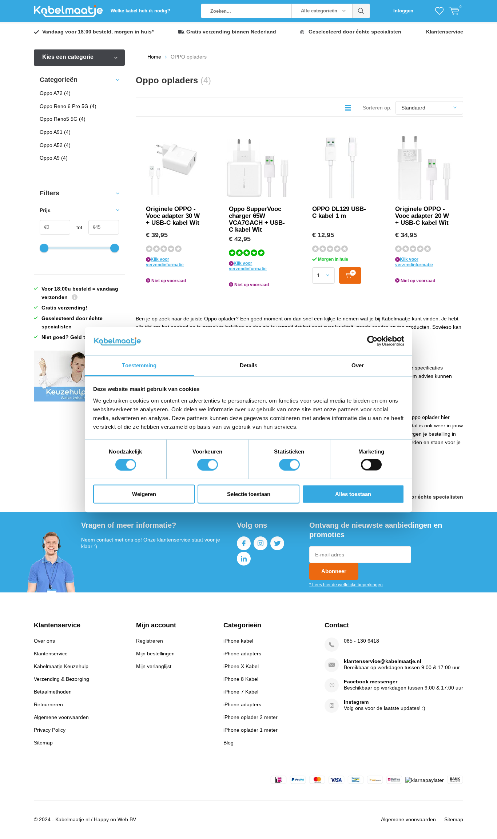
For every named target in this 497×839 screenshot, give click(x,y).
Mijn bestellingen (155, 653)
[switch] (207, 465)
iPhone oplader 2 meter (250, 717)
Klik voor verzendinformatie (165, 262)
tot (76, 227)
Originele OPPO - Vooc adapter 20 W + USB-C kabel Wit (422, 215)
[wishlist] (439, 11)
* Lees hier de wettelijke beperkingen (346, 584)
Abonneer (333, 571)
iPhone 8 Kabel (240, 679)
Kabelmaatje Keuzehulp (61, 666)
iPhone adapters (242, 653)
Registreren (149, 641)
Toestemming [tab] (139, 365)
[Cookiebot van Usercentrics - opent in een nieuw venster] (372, 340)
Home (154, 57)
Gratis (48, 308)
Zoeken (361, 11)
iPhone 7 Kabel (240, 692)
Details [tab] (249, 365)
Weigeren (144, 494)
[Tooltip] (74, 298)
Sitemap (43, 743)
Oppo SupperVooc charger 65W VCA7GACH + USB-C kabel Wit (257, 219)
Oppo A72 (55, 93)
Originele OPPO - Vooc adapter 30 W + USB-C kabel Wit (173, 215)
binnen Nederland (231, 32)
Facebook (244, 543)
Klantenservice (444, 32)
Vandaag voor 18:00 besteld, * (98, 32)
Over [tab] (357, 365)
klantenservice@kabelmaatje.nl (382, 661)
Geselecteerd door (355, 32)
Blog (228, 743)
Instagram (260, 543)
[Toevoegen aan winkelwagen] (350, 275)
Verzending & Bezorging (61, 679)
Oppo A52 (55, 145)
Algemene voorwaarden (61, 717)
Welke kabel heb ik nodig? (140, 10)
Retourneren (48, 704)
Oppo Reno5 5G (63, 119)
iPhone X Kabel (241, 666)
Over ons (44, 641)
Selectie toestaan (248, 494)
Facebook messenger (370, 681)
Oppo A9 (54, 158)
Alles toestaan (353, 494)
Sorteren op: (377, 108)
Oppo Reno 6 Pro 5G (68, 106)
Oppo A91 (55, 132)
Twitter (277, 543)
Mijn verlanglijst (153, 666)
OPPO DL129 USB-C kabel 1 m (339, 212)
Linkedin (244, 559)
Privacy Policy (49, 730)
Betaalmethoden (53, 692)
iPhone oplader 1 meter (250, 730)
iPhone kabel (238, 641)
